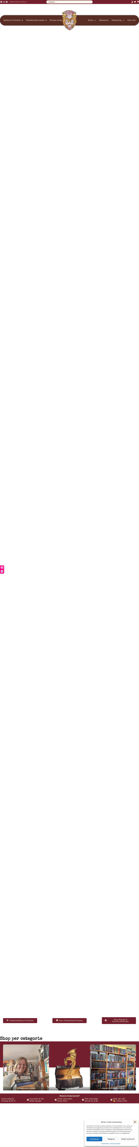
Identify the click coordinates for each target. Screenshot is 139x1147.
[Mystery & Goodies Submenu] (22, 20)
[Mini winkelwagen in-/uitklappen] (138, 2)
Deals (90, 20)
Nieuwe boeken (56, 20)
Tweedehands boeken (35, 20)
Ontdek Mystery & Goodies (22, 1021)
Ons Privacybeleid (115, 1143)
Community (117, 20)
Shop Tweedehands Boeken (71, 1021)
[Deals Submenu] (95, 20)
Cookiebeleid (105, 1143)
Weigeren (111, 1139)
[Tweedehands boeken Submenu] (46, 20)
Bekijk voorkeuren (128, 1139)
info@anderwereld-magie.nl (18, 2)
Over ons (131, 20)
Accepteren (94, 1139)
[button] (135, 1122)
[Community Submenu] (123, 20)
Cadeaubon (104, 20)
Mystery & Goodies (12, 20)
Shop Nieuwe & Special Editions (120, 1020)
